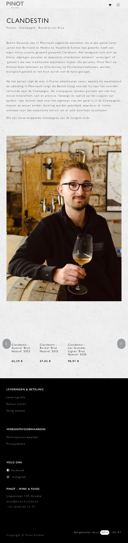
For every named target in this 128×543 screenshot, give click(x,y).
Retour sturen (16, 404)
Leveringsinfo (16, 397)
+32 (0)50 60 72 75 (21, 506)
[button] (8, 344)
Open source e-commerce (103, 537)
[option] (68, 344)
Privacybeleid (15, 443)
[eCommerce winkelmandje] (110, 5)
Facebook (18, 470)
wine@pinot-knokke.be (22, 501)
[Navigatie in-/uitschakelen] (118, 4)
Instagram (19, 477)
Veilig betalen (16, 410)
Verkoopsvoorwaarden (22, 437)
